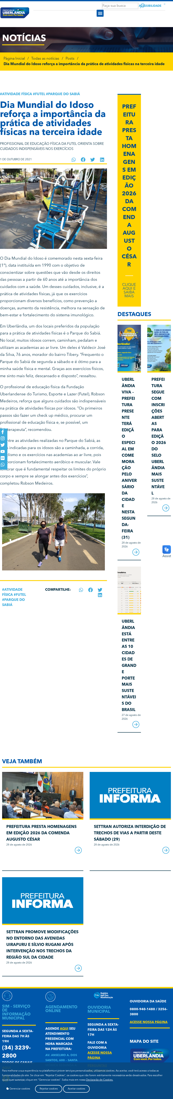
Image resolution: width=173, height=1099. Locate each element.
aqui (64, 1028)
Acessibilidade (150, 6)
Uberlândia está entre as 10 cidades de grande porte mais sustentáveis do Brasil (129, 666)
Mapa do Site (144, 1042)
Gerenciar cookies (19, 1089)
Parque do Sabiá (64, 94)
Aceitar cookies (76, 1089)
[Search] (142, 5)
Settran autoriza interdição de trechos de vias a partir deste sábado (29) (130, 833)
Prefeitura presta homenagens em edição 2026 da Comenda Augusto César (129, 186)
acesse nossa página (149, 1022)
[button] (100, 13)
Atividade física (17, 94)
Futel (40, 94)
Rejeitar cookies (49, 1089)
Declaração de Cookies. (99, 1080)
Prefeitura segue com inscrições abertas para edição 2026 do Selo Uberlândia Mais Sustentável (158, 436)
